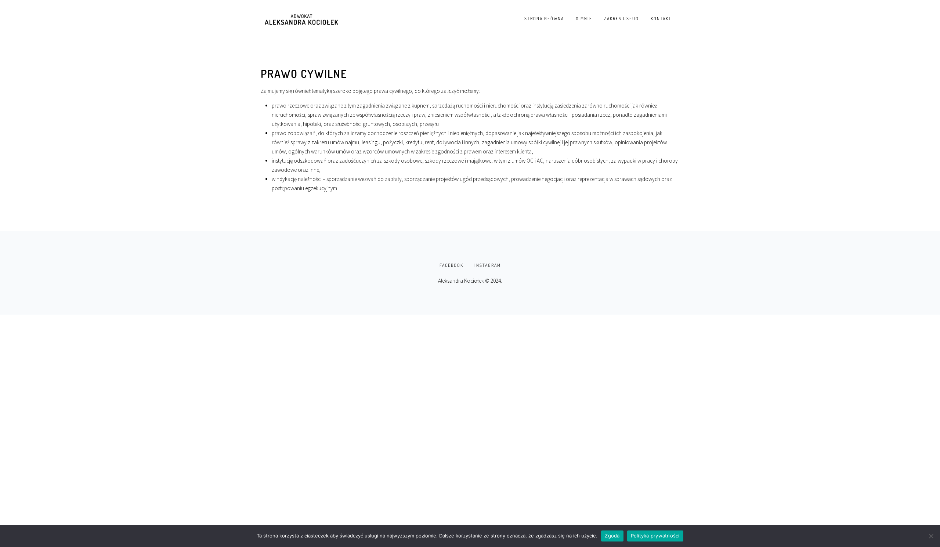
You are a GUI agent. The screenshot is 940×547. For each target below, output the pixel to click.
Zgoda (612, 536)
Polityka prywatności (655, 536)
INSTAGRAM (487, 265)
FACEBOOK (451, 265)
